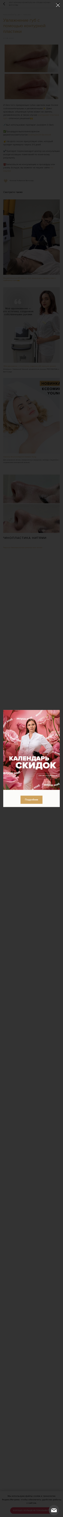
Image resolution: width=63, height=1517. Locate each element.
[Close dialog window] (57, 5)
